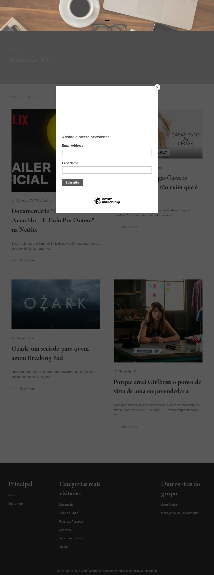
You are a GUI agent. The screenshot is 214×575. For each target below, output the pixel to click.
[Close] (157, 87)
